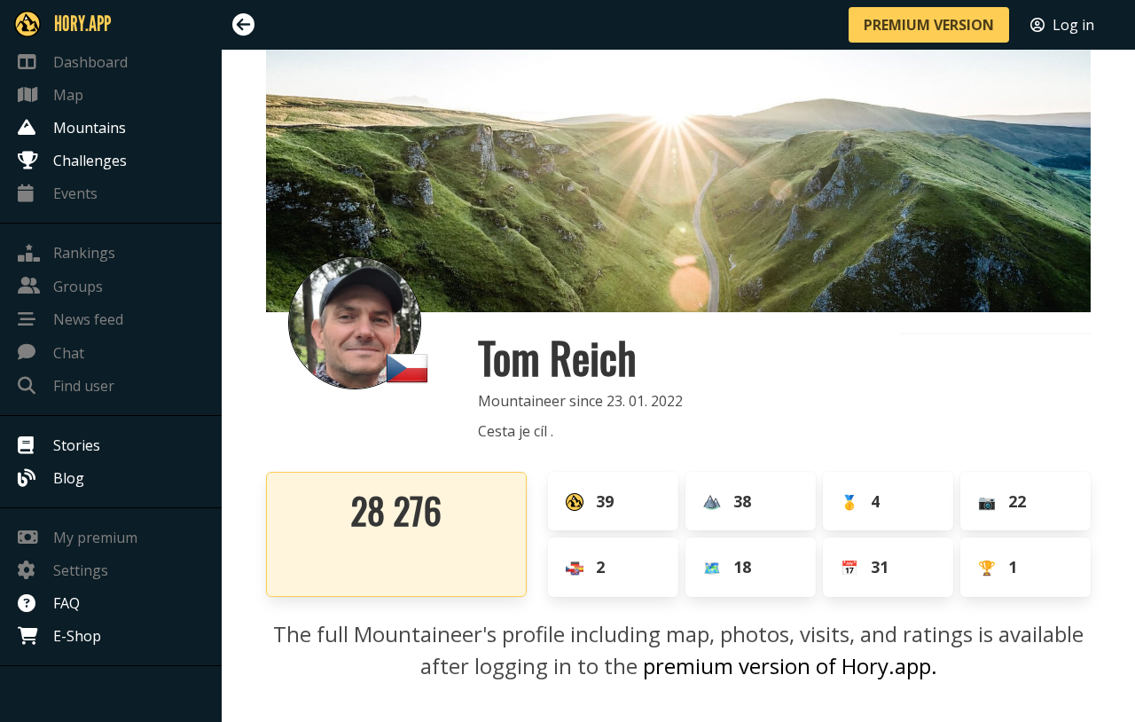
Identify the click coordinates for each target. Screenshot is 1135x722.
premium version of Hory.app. (790, 665)
